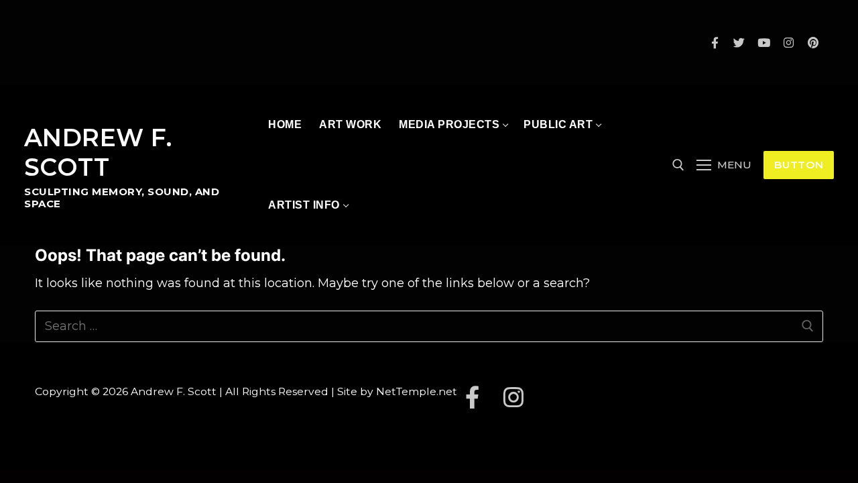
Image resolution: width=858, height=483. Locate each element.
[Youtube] (763, 42)
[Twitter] (739, 42)
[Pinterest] (812, 42)
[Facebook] (714, 42)
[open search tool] (678, 165)
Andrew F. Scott (98, 152)
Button (799, 164)
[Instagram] (788, 42)
